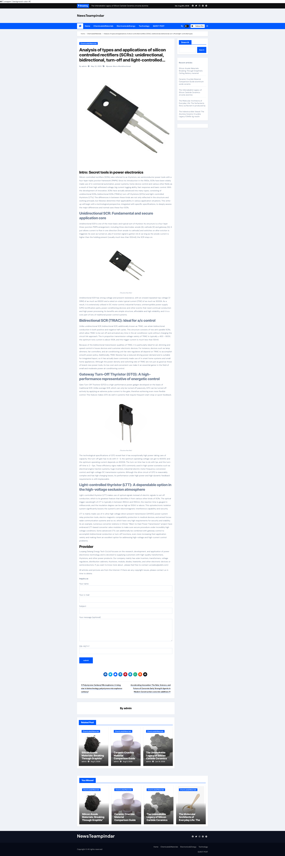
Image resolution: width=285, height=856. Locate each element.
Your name (84, 584)
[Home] (80, 26)
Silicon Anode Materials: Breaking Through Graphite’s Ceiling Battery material (93, 758)
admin (128, 708)
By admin (83, 66)
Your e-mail (84, 595)
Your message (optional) (90, 617)
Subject (82, 606)
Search (185, 42)
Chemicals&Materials (103, 26)
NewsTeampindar (90, 15)
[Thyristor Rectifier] (126, 266)
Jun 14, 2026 (160, 761)
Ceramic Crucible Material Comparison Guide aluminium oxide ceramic (124, 758)
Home (87, 26)
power (110, 66)
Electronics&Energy (126, 26)
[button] (207, 26)
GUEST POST (159, 26)
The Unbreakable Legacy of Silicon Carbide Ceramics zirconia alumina (156, 757)
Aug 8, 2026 (95, 761)
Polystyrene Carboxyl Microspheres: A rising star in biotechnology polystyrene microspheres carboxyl (101, 688)
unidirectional (125, 66)
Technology (144, 26)
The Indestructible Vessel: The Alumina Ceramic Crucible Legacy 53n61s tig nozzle (191, 114)
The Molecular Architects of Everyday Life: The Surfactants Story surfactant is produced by (192, 103)
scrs (116, 66)
